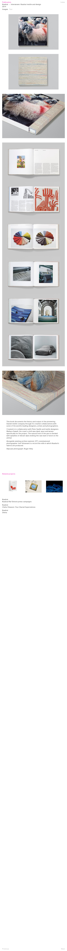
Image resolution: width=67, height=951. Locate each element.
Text (10, 9)
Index (62, 2)
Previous (5, 949)
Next (63, 949)
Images (5, 9)
